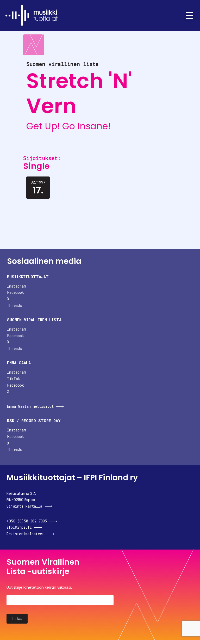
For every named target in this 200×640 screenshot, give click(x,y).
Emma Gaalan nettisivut (30, 406)
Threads (14, 305)
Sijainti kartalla (24, 506)
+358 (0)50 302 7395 (27, 521)
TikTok (13, 378)
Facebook (15, 292)
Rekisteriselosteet (25, 533)
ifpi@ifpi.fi (19, 527)
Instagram (16, 286)
